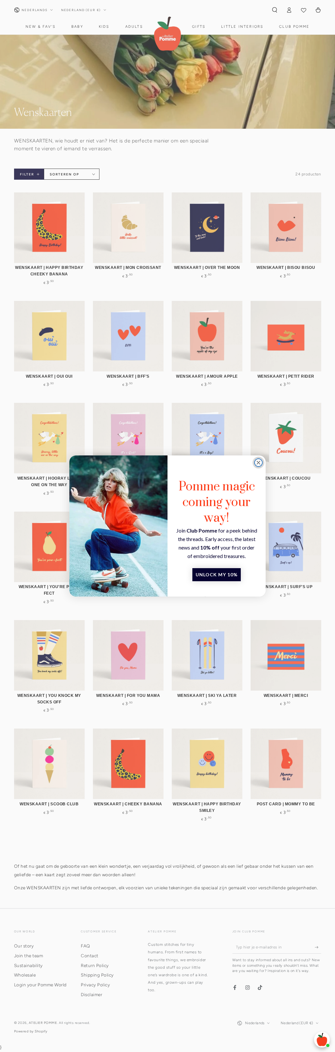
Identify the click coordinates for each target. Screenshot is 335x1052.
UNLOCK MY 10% (217, 574)
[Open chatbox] (322, 1039)
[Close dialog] (258, 463)
